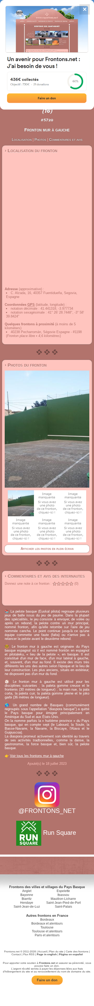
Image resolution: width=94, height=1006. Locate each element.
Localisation (22, 139)
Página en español (71, 954)
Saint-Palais (63, 906)
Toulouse (47, 927)
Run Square (59, 832)
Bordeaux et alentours (47, 923)
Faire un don (47, 980)
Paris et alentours (47, 935)
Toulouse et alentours (47, 931)
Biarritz (27, 899)
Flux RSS (28, 954)
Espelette (63, 891)
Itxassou (63, 895)
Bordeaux (47, 919)
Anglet (26, 891)
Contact (16, 954)
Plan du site (56, 951)
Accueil (42, 951)
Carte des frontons (77, 951)
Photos (40, 139)
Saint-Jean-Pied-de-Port (63, 903)
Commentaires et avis (66, 139)
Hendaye (26, 903)
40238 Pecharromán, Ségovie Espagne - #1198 (46, 332)
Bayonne (26, 895)
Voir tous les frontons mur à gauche (37, 756)
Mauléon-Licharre (63, 899)
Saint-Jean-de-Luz (27, 906)
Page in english (47, 954)
